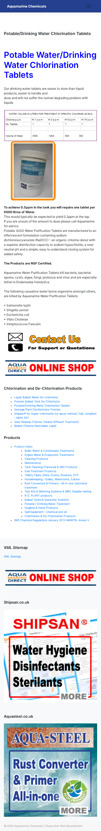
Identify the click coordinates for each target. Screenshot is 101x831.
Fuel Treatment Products (40, 471)
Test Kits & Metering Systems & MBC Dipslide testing (58, 491)
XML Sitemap (12, 556)
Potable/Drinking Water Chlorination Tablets (42, 405)
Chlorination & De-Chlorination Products (50, 516)
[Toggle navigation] (89, 6)
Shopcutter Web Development (64, 825)
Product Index (23, 446)
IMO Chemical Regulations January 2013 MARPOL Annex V (51, 520)
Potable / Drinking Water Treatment (47, 504)
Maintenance (33, 463)
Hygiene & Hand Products (41, 507)
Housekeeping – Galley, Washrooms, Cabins (52, 479)
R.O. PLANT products (38, 495)
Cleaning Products (36, 458)
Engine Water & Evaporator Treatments (49, 455)
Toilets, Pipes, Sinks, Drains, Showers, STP (51, 475)
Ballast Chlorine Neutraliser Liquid (35, 426)
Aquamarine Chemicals (26, 6)
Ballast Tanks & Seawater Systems (47, 499)
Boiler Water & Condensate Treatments (49, 450)
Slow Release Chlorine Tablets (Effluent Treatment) (46, 422)
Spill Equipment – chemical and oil (46, 512)
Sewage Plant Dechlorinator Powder (37, 409)
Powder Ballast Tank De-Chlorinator (37, 401)
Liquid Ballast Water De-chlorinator (36, 397)
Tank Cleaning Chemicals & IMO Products (51, 467)
